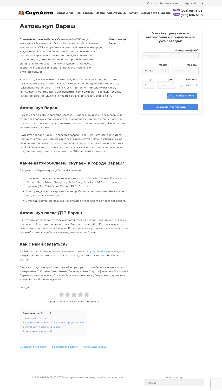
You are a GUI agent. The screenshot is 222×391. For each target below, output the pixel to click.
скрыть (46, 313)
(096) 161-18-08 (99, 251)
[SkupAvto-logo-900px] (35, 13)
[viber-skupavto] (176, 10)
